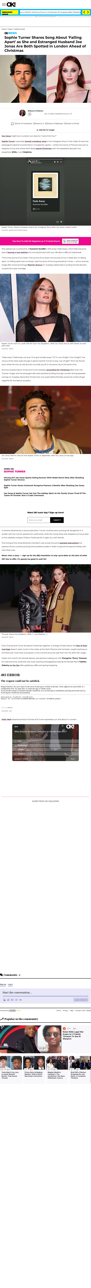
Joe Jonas (6, 136)
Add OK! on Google (46, 130)
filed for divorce (35, 265)
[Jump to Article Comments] (12, 123)
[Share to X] (38, 123)
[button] (4, 4)
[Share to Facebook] (23, 123)
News (10, 29)
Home (4, 29)
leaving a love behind (17, 252)
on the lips (15, 665)
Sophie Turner (19, 29)
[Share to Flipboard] (54, 123)
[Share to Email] (71, 123)
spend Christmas (44, 148)
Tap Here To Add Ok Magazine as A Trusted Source (36, 241)
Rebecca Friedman (35, 111)
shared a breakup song (35, 141)
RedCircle (10, 707)
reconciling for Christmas (58, 370)
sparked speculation (69, 543)
